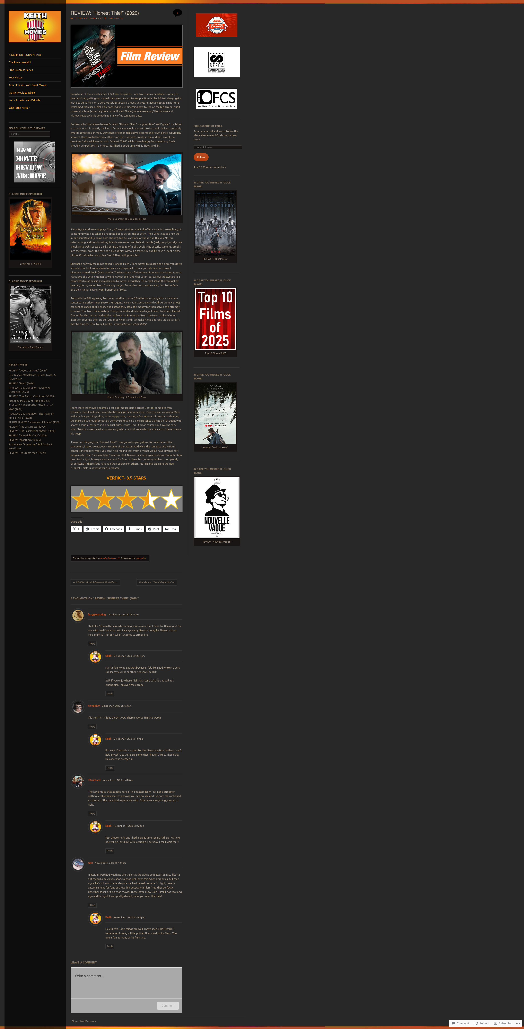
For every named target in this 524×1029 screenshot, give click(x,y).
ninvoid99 (94, 705)
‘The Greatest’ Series (21, 70)
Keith (108, 655)
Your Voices (15, 77)
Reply (92, 643)
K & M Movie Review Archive (25, 54)
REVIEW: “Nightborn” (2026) (25, 440)
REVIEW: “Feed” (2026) (21, 383)
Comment (167, 1005)
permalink (141, 558)
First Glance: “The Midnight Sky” (156, 582)
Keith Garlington (111, 18)
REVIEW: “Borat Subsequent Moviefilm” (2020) (96, 582)
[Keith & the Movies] (35, 43)
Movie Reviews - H (109, 558)
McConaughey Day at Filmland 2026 (29, 401)
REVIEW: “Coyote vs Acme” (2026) (28, 370)
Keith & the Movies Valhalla (24, 100)
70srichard (94, 780)
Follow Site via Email (208, 126)
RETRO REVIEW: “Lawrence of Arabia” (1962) (34, 422)
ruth (90, 862)
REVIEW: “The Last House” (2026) (27, 426)
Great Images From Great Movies (28, 85)
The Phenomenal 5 (20, 62)
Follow (201, 157)
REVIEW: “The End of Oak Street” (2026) (32, 396)
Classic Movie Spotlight (22, 92)
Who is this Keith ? (19, 107)
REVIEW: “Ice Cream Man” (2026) (27, 453)
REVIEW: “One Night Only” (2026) (28, 435)
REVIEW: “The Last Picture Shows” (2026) (32, 431)
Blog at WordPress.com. (84, 1021)
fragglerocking (97, 614)
